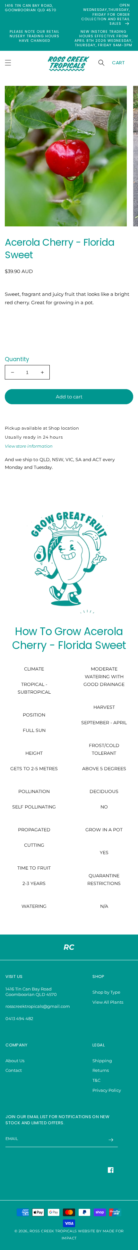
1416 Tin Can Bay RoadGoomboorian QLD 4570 (31, 991)
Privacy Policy (106, 1090)
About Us (14, 1060)
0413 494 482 (19, 1018)
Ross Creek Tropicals (53, 1231)
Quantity (17, 359)
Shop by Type (106, 992)
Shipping (102, 1060)
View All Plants (107, 1002)
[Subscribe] (111, 1140)
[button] (8, 63)
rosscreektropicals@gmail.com (37, 1006)
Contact (13, 1070)
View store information (29, 446)
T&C (96, 1080)
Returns (100, 1070)
